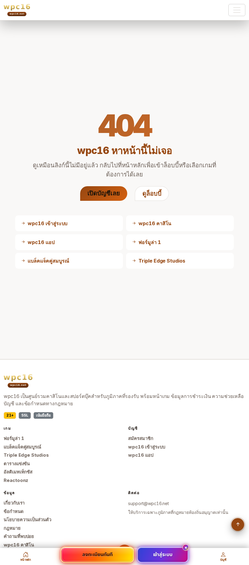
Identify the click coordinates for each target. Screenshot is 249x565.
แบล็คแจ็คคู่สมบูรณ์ (22, 447)
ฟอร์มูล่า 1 (14, 438)
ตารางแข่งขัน (17, 463)
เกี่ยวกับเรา (14, 503)
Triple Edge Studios (26, 455)
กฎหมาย (12, 528)
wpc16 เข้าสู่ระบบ (146, 447)
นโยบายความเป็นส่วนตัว (27, 519)
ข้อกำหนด (14, 511)
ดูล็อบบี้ (152, 193)
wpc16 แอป (140, 455)
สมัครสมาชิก (140, 438)
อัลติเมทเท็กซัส (18, 472)
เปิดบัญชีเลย (103, 193)
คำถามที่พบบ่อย (19, 536)
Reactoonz (16, 480)
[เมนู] (236, 10)
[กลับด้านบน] (237, 524)
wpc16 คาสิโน (19, 545)
